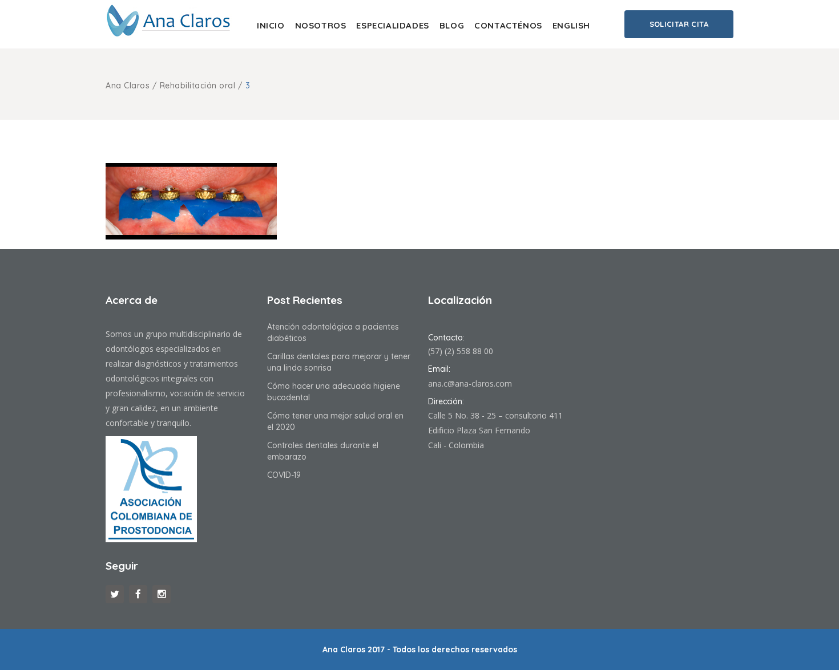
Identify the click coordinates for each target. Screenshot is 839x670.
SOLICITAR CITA (679, 24)
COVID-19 (284, 475)
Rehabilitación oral (198, 86)
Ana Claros (128, 86)
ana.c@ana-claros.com (470, 383)
